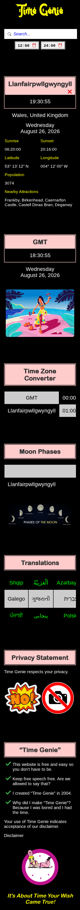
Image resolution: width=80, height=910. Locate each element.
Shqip (16, 583)
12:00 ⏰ (27, 46)
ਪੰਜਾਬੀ (16, 615)
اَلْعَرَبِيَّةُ (40, 583)
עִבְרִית (71, 599)
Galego (16, 599)
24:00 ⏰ (53, 46)
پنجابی (41, 616)
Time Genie (40, 10)
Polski (71, 616)
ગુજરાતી (41, 599)
